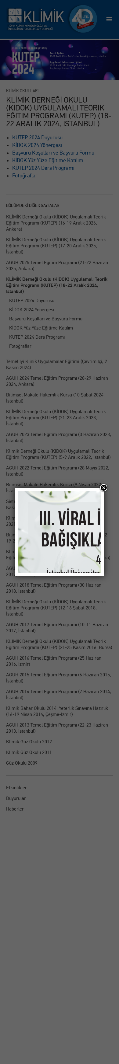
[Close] (103, 487)
